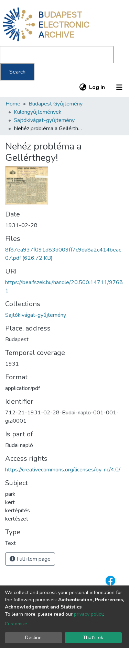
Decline (33, 637)
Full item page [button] (33, 559)
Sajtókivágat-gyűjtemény (44, 120)
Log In (97, 87)
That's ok (93, 637)
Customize (16, 624)
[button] (82, 87)
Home (13, 104)
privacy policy (88, 614)
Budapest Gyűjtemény (56, 104)
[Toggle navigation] (119, 87)
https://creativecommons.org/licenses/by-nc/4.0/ (62, 469)
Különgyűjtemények (38, 112)
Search (17, 72)
